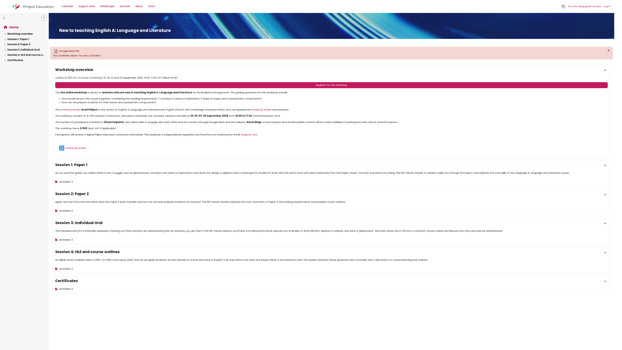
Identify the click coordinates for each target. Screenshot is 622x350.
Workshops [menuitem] (107, 6)
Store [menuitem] (151, 6)
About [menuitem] (139, 6)
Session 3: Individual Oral (23, 49)
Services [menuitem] (125, 6)
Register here (249, 134)
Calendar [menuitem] (67, 6)
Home (14, 27)
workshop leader (70, 109)
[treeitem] (24, 34)
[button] (563, 6)
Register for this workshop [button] (331, 85)
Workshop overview (20, 33)
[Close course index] (44, 18)
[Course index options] (4, 18)
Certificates (15, 60)
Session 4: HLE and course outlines (26, 55)
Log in (607, 6)
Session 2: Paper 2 (18, 44)
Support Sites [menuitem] (86, 6)
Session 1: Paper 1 (18, 39)
